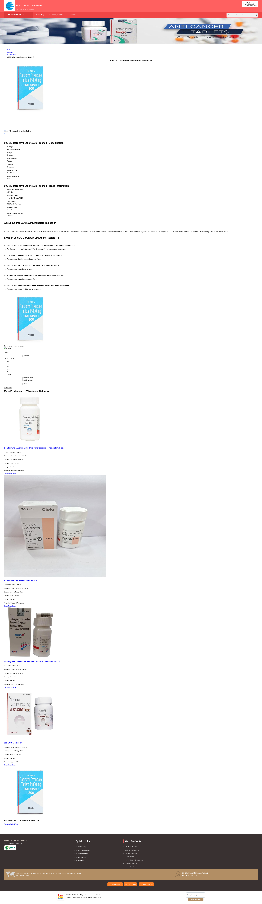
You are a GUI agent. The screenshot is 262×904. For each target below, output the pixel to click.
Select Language (195, 899)
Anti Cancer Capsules (132, 850)
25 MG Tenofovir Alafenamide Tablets (20, 580)
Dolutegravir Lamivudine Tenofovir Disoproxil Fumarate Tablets (32, 662)
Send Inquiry (116, 884)
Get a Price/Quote (10, 473)
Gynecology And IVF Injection (134, 860)
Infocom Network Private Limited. (92, 897)
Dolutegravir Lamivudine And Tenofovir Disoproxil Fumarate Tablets (34, 448)
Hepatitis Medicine (131, 863)
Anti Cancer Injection (132, 853)
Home (9, 50)
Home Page (40, 15)
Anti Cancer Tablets (131, 847)
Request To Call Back (11, 824)
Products (10, 52)
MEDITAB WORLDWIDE (29, 7)
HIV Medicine (11, 55)
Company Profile (56, 15)
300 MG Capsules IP (13, 743)
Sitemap (81, 861)
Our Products (16, 14)
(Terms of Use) (95, 895)
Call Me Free (148, 884)
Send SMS (132, 884)
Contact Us (72, 15)
